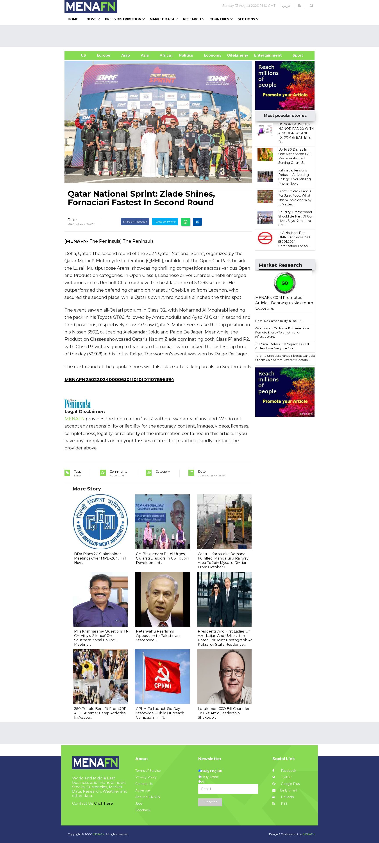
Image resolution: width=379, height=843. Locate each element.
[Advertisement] (191, 36)
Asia (144, 55)
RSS (283, 804)
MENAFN (76, 241)
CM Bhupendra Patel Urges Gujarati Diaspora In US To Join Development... (162, 558)
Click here (103, 803)
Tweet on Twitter (165, 221)
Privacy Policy (146, 777)
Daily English (211, 771)
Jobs (138, 804)
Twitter (286, 777)
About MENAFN (147, 797)
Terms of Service (148, 771)
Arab (125, 55)
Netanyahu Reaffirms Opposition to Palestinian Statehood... (158, 635)
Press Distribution (123, 19)
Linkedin (287, 797)
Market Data (162, 19)
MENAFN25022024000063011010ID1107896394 (119, 379)
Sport (295, 55)
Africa (164, 55)
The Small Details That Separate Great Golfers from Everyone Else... (282, 346)
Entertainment (261, 55)
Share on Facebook (135, 221)
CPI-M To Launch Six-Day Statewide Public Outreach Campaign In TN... (160, 713)
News (91, 19)
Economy (212, 55)
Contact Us (143, 784)
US (77, 55)
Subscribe (210, 802)
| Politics (185, 55)
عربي (286, 5)
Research (192, 19)
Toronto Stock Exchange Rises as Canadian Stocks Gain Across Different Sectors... (285, 358)
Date (72, 219)
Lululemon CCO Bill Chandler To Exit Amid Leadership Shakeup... (224, 713)
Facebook (288, 771)
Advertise (142, 790)
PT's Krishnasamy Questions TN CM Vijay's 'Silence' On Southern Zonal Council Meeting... (101, 638)
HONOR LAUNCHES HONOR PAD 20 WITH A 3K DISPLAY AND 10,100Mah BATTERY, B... (296, 133)
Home (73, 19)
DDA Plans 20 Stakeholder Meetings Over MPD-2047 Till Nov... (100, 558)
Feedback (142, 810)
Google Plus (290, 784)
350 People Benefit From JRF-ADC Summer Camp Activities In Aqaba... (100, 713)
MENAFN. (99, 834)
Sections (246, 19)
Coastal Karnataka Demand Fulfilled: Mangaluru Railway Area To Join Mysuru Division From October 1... (223, 560)
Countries (219, 19)
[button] (299, 5)
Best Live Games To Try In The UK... (279, 321)
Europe (103, 55)
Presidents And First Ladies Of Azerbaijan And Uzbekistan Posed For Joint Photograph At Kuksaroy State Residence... (225, 638)
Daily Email (288, 790)
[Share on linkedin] (197, 222)
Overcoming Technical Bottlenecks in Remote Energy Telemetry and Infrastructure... (282, 332)
